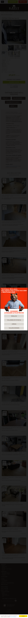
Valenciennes (14, 328)
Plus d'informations (13, 616)
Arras (14, 324)
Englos (14, 316)
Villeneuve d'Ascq (14, 320)
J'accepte (23, 616)
